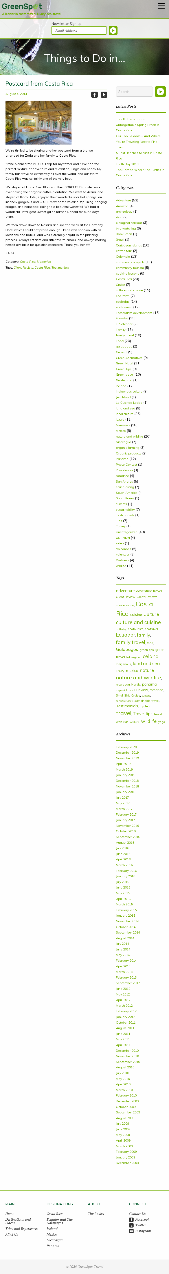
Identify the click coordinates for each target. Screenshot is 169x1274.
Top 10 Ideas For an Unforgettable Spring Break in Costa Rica (137, 124)
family (143, 635)
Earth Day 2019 (127, 164)
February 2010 (126, 1095)
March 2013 (124, 972)
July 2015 (122, 882)
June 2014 (123, 949)
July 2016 (122, 848)
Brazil (120, 240)
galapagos (124, 346)
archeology (124, 212)
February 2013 (126, 977)
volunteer (122, 554)
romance (122, 476)
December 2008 (127, 1163)
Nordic (135, 684)
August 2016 (125, 843)
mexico (132, 670)
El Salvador (124, 324)
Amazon (122, 206)
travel (123, 713)
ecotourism (124, 307)
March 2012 (124, 1006)
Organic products (128, 453)
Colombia (123, 257)
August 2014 (125, 938)
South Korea (125, 498)
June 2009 (123, 1129)
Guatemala (124, 380)
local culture (124, 414)
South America (127, 493)
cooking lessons (127, 273)
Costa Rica (27, 262)
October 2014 (126, 927)
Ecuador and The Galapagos (60, 1221)
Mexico (121, 431)
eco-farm (123, 296)
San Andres (124, 481)
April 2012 (123, 1000)
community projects (130, 262)
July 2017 (122, 798)
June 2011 (123, 1034)
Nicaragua (123, 442)
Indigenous (123, 664)
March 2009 (124, 1146)
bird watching (126, 228)
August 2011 (125, 1028)
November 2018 (127, 786)
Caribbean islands (129, 245)
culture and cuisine (129, 290)
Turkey (120, 526)
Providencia (124, 470)
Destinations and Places (18, 1221)
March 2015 (124, 904)
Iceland (121, 386)
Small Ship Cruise (128, 695)
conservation (125, 605)
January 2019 (125, 775)
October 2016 (126, 831)
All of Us (11, 1234)
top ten (145, 706)
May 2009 (123, 1135)
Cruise (120, 285)
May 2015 (123, 893)
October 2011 (126, 1022)
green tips (147, 649)
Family (120, 330)
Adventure (123, 200)
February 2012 (126, 1011)
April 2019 (123, 764)
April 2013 (123, 966)
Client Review (23, 268)
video (120, 543)
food (150, 643)
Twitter (140, 1225)
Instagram (143, 1230)
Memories (44, 262)
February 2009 (126, 1152)
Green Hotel (124, 363)
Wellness (122, 560)
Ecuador (122, 318)
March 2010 (124, 1090)
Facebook (142, 1219)
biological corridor (129, 223)
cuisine (136, 614)
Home (9, 1213)
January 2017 (125, 820)
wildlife (121, 566)
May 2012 (123, 994)
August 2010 (125, 1067)
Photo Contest (126, 465)
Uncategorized (127, 532)
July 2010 (122, 1073)
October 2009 (126, 1107)
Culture (151, 614)
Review (142, 690)
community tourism (130, 268)
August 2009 (125, 1118)
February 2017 (126, 814)
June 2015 (123, 887)
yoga (161, 722)
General (121, 352)
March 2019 (124, 769)
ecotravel (151, 629)
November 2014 (127, 921)
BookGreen (124, 234)
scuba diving (125, 487)
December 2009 (127, 1101)
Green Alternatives (129, 358)
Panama (122, 459)
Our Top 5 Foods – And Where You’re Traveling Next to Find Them (138, 141)
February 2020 (126, 747)
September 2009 (128, 1112)
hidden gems (133, 657)
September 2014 (128, 932)
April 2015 (123, 899)
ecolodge (123, 302)
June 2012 (123, 989)
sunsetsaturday (124, 700)
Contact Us (137, 1213)
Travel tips (142, 713)
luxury (120, 420)
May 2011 (123, 1039)
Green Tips (124, 369)
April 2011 (123, 1045)
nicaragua (123, 684)
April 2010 (123, 1084)
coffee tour (124, 251)
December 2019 (127, 753)
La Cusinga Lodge (129, 403)
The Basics (96, 1213)
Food (120, 341)
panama (149, 684)
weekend (135, 722)
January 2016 (125, 876)
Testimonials (60, 268)
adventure (125, 590)
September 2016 (128, 837)
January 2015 (125, 915)
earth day (121, 629)
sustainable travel (146, 700)
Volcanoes (123, 549)
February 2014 (126, 961)
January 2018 (125, 792)
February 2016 (126, 871)
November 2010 (127, 1056)
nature (147, 670)
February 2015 (126, 910)
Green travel (125, 374)
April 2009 (123, 1140)
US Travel (123, 538)
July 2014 (122, 944)
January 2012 (125, 1017)
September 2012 (128, 983)
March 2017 (124, 809)
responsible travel (125, 690)
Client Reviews (147, 597)
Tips (119, 521)
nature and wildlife (129, 436)
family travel (125, 335)
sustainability (125, 510)
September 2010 (128, 1062)
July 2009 (122, 1124)
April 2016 (123, 859)
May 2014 (123, 955)
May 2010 (123, 1079)
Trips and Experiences (21, 1228)
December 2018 (127, 781)
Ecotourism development (134, 313)
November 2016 (127, 826)
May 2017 (123, 803)
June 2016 (123, 854)
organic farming (127, 448)
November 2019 (127, 758)
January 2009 (125, 1157)
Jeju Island (123, 397)
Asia (119, 217)
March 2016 (124, 865)
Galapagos (127, 649)
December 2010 (127, 1051)
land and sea (125, 408)
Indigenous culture (129, 391)
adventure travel (149, 591)
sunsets (121, 504)
